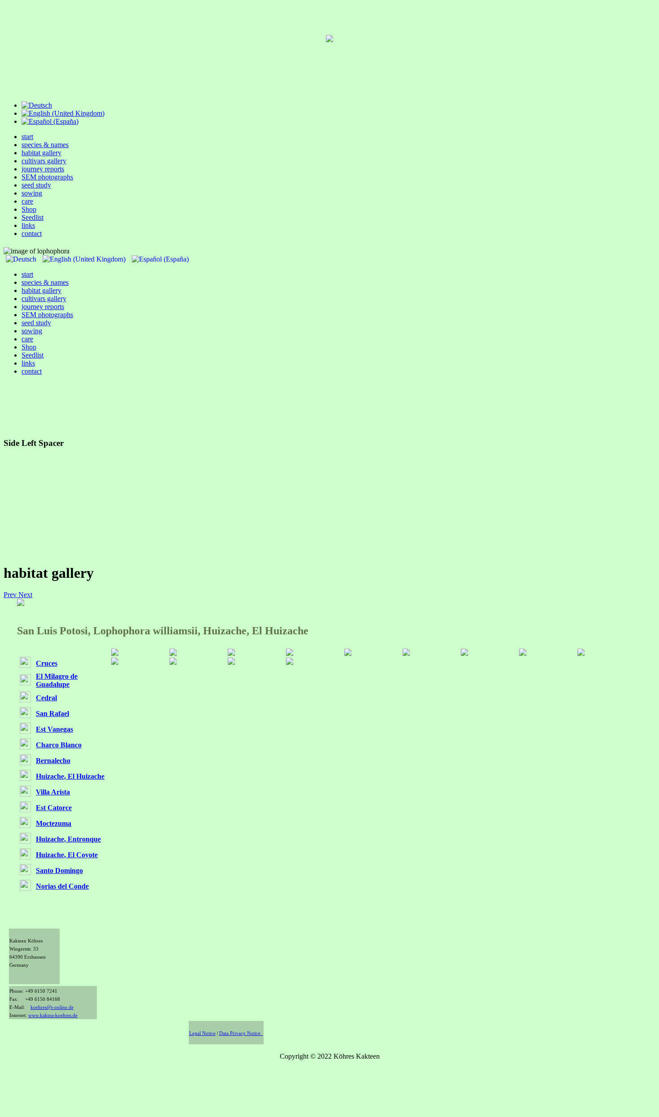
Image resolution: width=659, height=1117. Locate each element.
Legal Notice (202, 1033)
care (27, 201)
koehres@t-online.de (52, 1007)
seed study (36, 185)
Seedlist (32, 217)
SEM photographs (47, 177)
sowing (32, 193)
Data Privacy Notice (241, 1033)
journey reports (43, 169)
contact (32, 233)
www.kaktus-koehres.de (53, 1015)
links (28, 225)
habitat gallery (41, 153)
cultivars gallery (44, 161)
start (27, 136)
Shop (29, 209)
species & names (45, 144)
